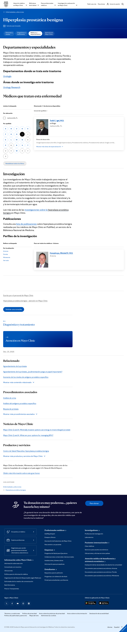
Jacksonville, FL (12, 118)
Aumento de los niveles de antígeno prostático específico (25, 377)
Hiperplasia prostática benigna (33, 19)
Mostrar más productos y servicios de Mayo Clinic (23, 456)
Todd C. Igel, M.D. (57, 120)
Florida (5, 254)
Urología (7, 76)
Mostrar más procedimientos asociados (19, 414)
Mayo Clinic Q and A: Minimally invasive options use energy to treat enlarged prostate (36, 430)
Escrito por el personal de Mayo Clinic (18, 295)
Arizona (5, 251)
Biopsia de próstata (10, 409)
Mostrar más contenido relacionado (17, 382)
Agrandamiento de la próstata (15, 366)
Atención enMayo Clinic (49, 33)
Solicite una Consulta (13, 26)
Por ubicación (8, 113)
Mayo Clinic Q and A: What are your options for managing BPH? (28, 435)
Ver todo (6, 260)
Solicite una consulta (14, 309)
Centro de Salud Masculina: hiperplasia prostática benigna (26, 451)
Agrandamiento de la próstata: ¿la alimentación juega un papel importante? (32, 371)
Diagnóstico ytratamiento (21, 33)
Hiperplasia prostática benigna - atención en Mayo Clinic (25, 301)
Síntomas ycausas (9, 33)
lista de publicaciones (26, 224)
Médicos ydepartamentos (36, 33)
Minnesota (6, 257)
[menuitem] (9, 33)
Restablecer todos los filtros (15, 163)
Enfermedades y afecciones (15, 12)
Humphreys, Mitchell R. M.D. (61, 253)
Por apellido (7, 123)
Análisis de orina (9, 398)
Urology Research (11, 87)
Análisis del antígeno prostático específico (19, 403)
